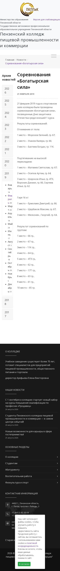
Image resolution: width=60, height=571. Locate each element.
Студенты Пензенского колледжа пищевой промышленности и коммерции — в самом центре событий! (29, 418)
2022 (7, 139)
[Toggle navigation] (54, 56)
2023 (7, 127)
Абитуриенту (12, 469)
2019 (7, 175)
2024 (7, 115)
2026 (7, 90)
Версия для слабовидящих (46, 19)
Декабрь (10, 288)
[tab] (7, 90)
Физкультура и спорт (17, 482)
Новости (21, 59)
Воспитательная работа (18, 476)
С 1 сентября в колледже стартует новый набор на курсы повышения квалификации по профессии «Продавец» (31, 403)
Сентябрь (10, 252)
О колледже (11, 456)
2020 (7, 163)
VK (13, 525)
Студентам (11, 463)
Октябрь (10, 267)
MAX (14, 528)
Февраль (10, 199)
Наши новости (14, 389)
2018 (7, 302)
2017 (7, 314)
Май (10, 223)
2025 (7, 102)
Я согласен (24, 564)
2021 (7, 151)
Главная (9, 59)
